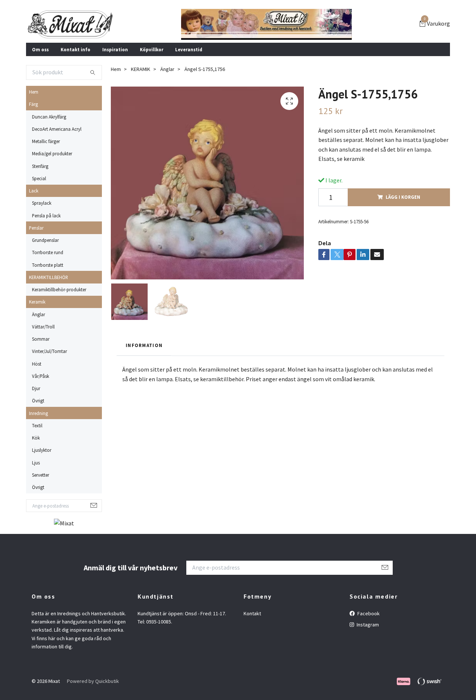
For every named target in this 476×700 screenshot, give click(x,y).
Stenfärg (40, 166)
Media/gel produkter (52, 153)
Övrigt (38, 401)
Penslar (36, 228)
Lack (33, 191)
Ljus (36, 463)
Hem (33, 92)
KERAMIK (140, 69)
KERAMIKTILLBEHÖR (48, 277)
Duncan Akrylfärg (49, 117)
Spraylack (41, 203)
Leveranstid (188, 49)
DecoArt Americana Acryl (56, 129)
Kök (36, 438)
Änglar (38, 314)
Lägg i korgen (403, 197)
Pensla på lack (46, 215)
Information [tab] (144, 345)
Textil (37, 425)
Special (39, 178)
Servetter (40, 475)
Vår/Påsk (40, 376)
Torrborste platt (47, 265)
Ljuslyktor (41, 450)
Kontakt (252, 613)
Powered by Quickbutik (93, 681)
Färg (33, 104)
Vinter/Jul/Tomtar (49, 351)
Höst (36, 364)
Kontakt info (75, 49)
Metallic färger (46, 141)
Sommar (40, 339)
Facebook (368, 613)
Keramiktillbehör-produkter (59, 289)
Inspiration (115, 49)
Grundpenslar (45, 240)
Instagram (367, 624)
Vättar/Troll (43, 327)
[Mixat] (70, 24)
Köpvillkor (151, 49)
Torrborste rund (47, 252)
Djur (36, 388)
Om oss (40, 49)
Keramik (37, 302)
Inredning (38, 413)
